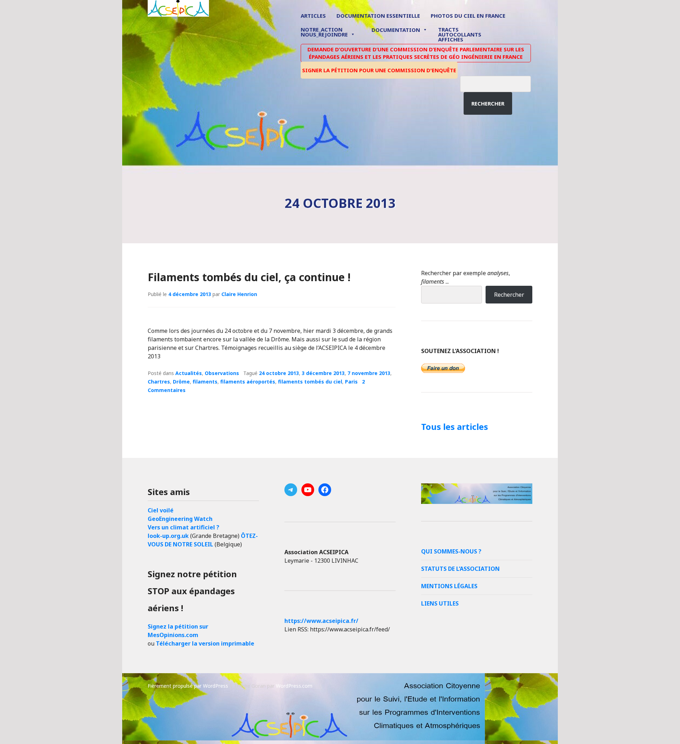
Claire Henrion (239, 294)
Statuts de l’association (460, 569)
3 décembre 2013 (323, 373)
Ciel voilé (161, 510)
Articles (313, 15)
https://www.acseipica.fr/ (321, 621)
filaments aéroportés (247, 381)
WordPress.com (294, 685)
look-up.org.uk (168, 536)
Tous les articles (454, 426)
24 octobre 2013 (279, 373)
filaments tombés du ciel (310, 381)
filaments (205, 381)
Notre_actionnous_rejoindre (324, 32)
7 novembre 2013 (368, 373)
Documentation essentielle (378, 15)
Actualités (188, 373)
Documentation (396, 29)
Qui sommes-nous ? (451, 551)
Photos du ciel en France (468, 15)
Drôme (181, 381)
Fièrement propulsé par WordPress (188, 685)
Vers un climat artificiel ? (183, 527)
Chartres (159, 381)
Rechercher (487, 103)
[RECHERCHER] (501, 83)
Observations (222, 373)
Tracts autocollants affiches (459, 34)
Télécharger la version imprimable (205, 643)
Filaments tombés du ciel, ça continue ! (249, 277)
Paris (351, 381)
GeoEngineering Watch (180, 519)
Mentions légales (449, 586)
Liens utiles (440, 603)
